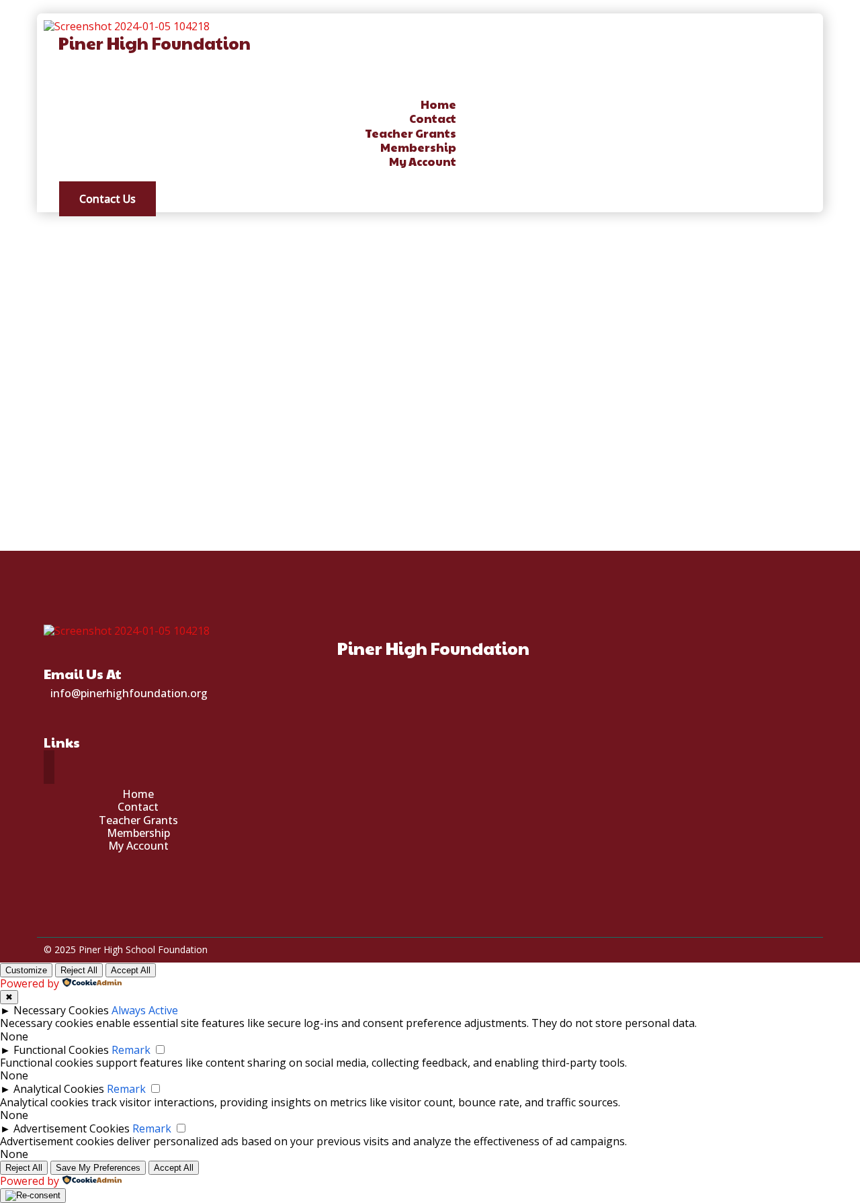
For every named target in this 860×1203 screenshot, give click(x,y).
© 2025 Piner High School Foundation (126, 949)
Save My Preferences (98, 1168)
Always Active (145, 1010)
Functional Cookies (61, 1049)
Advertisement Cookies (71, 1128)
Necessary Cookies (61, 1010)
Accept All (130, 970)
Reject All (78, 970)
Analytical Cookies (58, 1088)
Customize (26, 970)
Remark (131, 1049)
